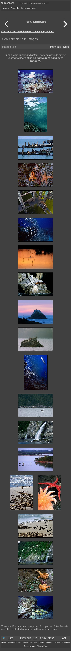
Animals (15, 8)
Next (66, 46)
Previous (55, 46)
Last (63, 638)
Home (5, 8)
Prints (48, 642)
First (10, 638)
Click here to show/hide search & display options (27, 31)
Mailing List (27, 642)
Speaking (66, 642)
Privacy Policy (42, 646)
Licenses (56, 642)
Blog (35, 642)
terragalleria (7, 2)
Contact (17, 642)
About (10, 642)
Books (41, 642)
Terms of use (29, 646)
